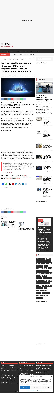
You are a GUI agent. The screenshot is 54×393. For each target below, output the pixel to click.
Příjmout (25, 387)
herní (45, 268)
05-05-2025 (45, 169)
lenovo (45, 273)
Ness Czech (9, 172)
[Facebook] (48, 54)
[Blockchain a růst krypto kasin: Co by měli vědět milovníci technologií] (39, 157)
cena (45, 263)
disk (42, 265)
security (39, 285)
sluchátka (49, 285)
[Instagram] (50, 54)
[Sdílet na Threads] (33, 99)
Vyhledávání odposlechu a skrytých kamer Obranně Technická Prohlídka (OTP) (26, 367)
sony (46, 288)
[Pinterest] (53, 54)
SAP (2, 220)
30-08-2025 (39, 102)
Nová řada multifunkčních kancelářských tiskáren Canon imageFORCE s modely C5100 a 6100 (47, 133)
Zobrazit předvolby (47, 387)
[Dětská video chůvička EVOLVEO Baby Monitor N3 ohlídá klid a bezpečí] (44, 222)
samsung (47, 283)
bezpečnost (39, 263)
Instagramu (17, 178)
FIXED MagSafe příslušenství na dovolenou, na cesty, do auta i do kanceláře (44, 98)
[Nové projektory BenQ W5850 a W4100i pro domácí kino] (39, 168)
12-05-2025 (45, 138)
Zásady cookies (30, 390)
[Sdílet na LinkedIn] (8, 99)
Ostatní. (25, 177)
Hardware (3, 52)
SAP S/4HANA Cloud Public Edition (8, 221)
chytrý (49, 263)
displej (46, 265)
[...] (51, 113)
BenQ (42, 261)
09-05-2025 (45, 149)
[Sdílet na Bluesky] (30, 99)
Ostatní (26, 52)
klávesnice (39, 273)
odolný (44, 280)
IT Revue (10, 75)
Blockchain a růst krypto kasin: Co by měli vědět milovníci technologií (47, 157)
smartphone (40, 288)
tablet (45, 290)
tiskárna (39, 295)
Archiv (31, 52)
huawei (41, 270)
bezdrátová (47, 261)
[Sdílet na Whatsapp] (21, 99)
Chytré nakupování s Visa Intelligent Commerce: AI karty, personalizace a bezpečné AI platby (47, 178)
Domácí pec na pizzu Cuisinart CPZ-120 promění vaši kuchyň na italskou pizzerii (47, 146)
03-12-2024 (5, 75)
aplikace (48, 258)
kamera (46, 270)
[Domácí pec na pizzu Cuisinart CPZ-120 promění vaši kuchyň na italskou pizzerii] (39, 146)
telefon (39, 293)
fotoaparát (39, 268)
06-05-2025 (45, 159)
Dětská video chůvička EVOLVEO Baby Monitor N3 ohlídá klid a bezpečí (44, 230)
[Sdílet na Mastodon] (24, 99)
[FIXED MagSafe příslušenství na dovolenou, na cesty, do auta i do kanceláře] (44, 88)
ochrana (39, 280)
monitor (44, 275)
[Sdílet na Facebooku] (2, 99)
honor (50, 268)
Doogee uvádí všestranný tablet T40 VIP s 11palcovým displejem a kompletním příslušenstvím (47, 191)
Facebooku (9, 178)
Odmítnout (36, 387)
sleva (44, 285)
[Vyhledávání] (44, 59)
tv (46, 295)
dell (38, 265)
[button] (51, 376)
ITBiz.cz (4, 362)
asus (38, 261)
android (43, 258)
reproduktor (40, 283)
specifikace (39, 290)
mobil (50, 273)
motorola (39, 278)
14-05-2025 (45, 124)
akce (38, 258)
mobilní (39, 275)
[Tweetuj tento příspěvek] (5, 99)
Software (10, 52)
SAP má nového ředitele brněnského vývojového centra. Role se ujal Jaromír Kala (8, 367)
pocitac (50, 280)
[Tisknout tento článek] (18, 99)
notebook (49, 278)
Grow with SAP (4, 217)
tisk (49, 293)
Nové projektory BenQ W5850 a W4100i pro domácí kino (47, 167)
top (44, 295)
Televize (44, 293)
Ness (2, 218)
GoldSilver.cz (23, 362)
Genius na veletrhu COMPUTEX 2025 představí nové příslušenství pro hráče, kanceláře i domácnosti (47, 120)
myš (44, 278)
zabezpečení (39, 297)
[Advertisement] (27, 9)
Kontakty (37, 52)
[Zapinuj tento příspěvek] (12, 99)
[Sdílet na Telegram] (27, 99)
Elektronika (18, 52)
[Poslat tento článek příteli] (15, 99)
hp (37, 270)
